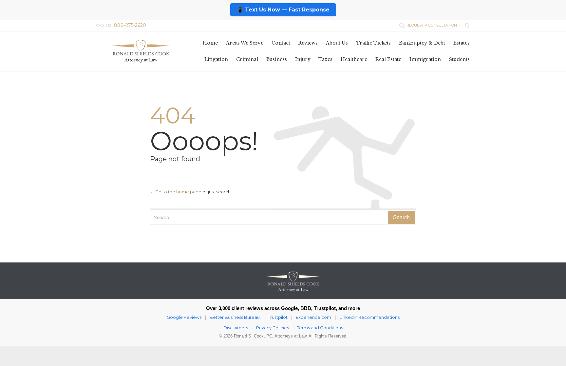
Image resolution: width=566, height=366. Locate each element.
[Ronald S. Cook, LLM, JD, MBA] (140, 51)
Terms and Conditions (320, 327)
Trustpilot (278, 317)
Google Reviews (184, 317)
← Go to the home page (175, 191)
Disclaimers (235, 327)
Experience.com (313, 317)
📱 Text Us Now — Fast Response (283, 10)
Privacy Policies (272, 327)
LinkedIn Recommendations (369, 317)
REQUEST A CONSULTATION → (430, 25)
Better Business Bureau (235, 317)
